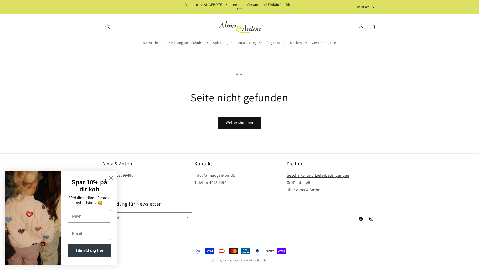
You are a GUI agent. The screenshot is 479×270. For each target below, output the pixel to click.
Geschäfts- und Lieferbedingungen (318, 175)
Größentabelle (300, 182)
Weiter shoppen (239, 122)
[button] (107, 27)
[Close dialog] (111, 178)
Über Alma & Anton (304, 189)
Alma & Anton (231, 260)
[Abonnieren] (186, 218)
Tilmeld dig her (89, 250)
